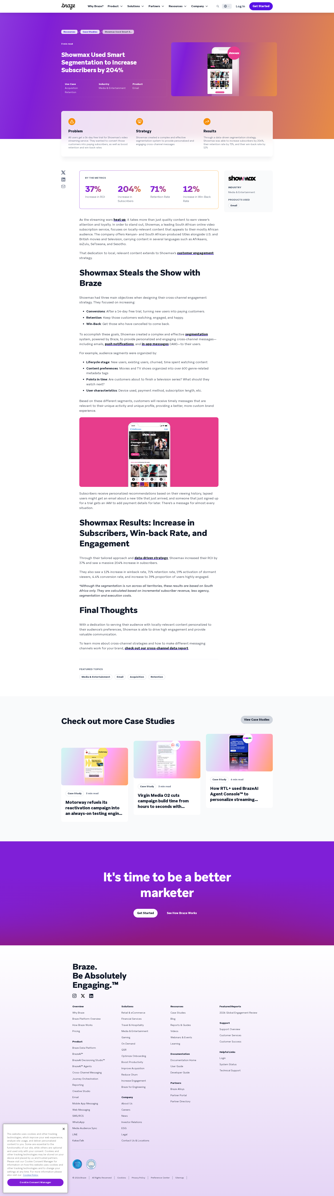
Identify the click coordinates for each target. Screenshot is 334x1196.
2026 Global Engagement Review (238, 1012)
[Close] (63, 1129)
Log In (240, 6)
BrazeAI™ (77, 1053)
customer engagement (195, 253)
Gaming (125, 1037)
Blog (172, 1018)
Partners (154, 6)
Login (223, 1058)
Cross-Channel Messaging (87, 1072)
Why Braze (78, 1012)
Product (113, 6)
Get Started (261, 6)
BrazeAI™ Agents (82, 1066)
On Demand (128, 1043)
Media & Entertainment (96, 676)
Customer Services (230, 1035)
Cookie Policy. (30, 1175)
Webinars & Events (181, 1037)
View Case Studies (256, 719)
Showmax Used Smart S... (118, 31)
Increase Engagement (133, 1080)
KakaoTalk (78, 1140)
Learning (175, 1043)
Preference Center (160, 1177)
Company (197, 6)
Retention (157, 676)
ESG (123, 1128)
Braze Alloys (177, 1089)
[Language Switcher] (227, 6)
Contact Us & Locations (135, 1140)
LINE (75, 1134)
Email (120, 676)
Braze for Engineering (133, 1087)
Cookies (121, 1177)
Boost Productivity (132, 1062)
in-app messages (155, 344)
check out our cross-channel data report (156, 648)
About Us (126, 1103)
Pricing (76, 1031)
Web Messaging (81, 1109)
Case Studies (90, 31)
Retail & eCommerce (133, 1012)
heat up (120, 220)
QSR (123, 1049)
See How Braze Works (182, 913)
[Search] (218, 6)
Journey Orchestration (85, 1078)
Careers (125, 1109)
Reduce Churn (129, 1074)
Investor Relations (131, 1122)
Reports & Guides (180, 1025)
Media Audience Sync (84, 1128)
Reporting (78, 1084)
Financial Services (131, 1018)
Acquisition (137, 676)
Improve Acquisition (132, 1068)
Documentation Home (183, 1060)
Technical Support (230, 1070)
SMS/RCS (78, 1115)
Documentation (180, 1053)
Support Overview (230, 1029)
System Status (228, 1064)
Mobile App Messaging (85, 1103)
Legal (124, 1134)
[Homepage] (68, 6)
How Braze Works (82, 1025)
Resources (175, 6)
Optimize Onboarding (133, 1056)
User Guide (176, 1066)
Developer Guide (180, 1072)
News (124, 1115)
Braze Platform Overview (86, 1018)
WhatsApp (78, 1122)
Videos (174, 1031)
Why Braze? (96, 6)
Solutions (133, 6)
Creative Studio (81, 1091)
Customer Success (230, 1041)
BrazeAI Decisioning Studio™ (88, 1060)
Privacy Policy (138, 1177)
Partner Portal (178, 1095)
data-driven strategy (151, 558)
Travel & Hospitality (132, 1025)
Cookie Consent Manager (35, 1182)
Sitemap (179, 1177)
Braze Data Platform (84, 1047)
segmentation (196, 334)
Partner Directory (180, 1101)
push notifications (119, 344)
